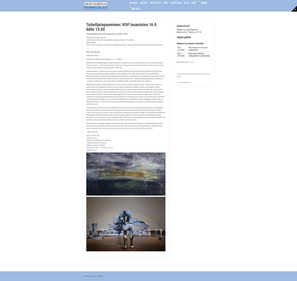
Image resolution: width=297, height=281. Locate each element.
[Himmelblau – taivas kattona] (95, 6)
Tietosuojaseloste (184, 82)
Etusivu (133, 3)
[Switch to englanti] (135, 8)
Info (166, 3)
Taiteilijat (176, 3)
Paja (186, 3)
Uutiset (144, 3)
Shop (194, 3)
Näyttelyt (155, 3)
